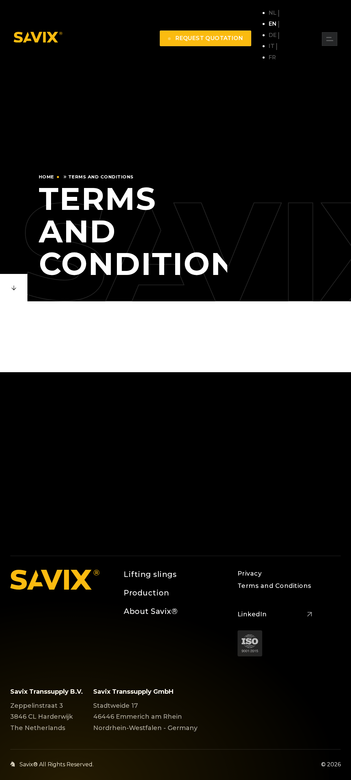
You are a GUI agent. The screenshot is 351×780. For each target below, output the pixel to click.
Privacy (250, 573)
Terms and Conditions (274, 586)
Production (146, 592)
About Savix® (151, 611)
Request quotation (208, 38)
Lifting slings (150, 574)
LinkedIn (252, 614)
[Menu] (329, 39)
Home (46, 176)
